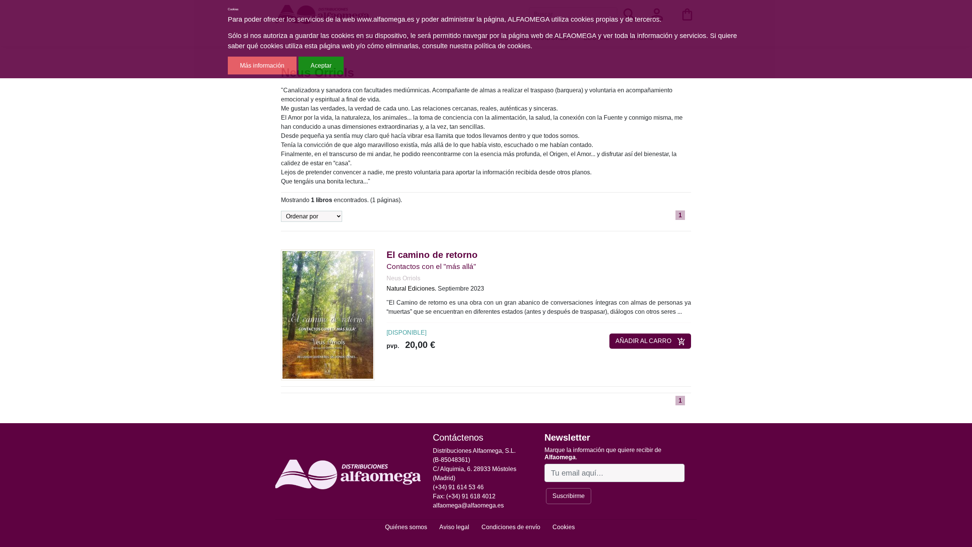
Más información (262, 65)
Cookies (563, 527)
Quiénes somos (406, 527)
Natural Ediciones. (411, 288)
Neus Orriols (403, 278)
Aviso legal (454, 527)
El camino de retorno (432, 255)
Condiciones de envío (510, 527)
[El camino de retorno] (328, 314)
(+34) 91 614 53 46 (458, 487)
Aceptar (321, 65)
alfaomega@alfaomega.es (468, 505)
